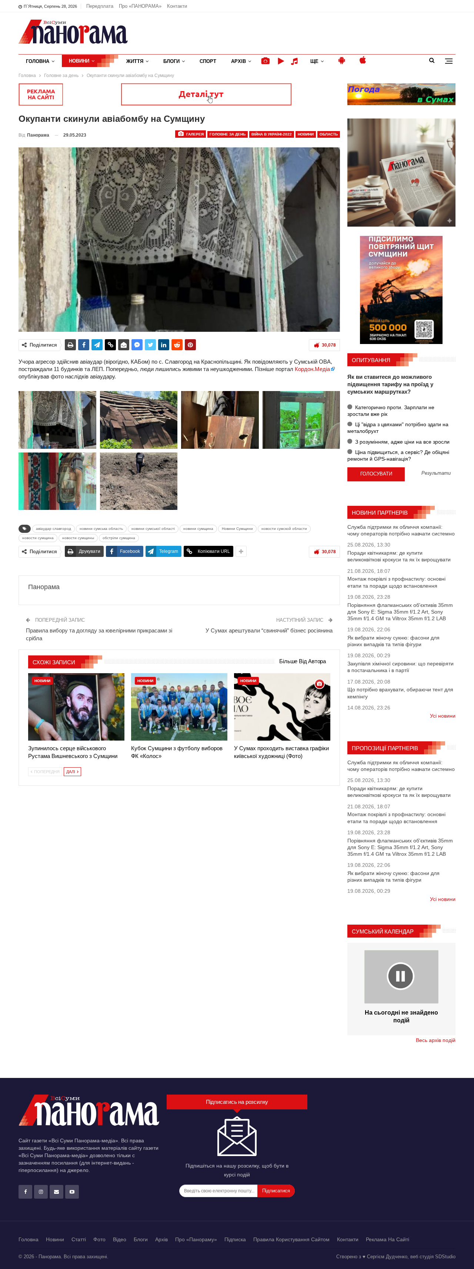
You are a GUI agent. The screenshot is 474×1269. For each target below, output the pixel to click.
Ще (314, 61)
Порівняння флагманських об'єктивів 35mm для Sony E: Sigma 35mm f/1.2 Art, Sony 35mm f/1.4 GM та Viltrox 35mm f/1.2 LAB (400, 611)
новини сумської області (153, 529)
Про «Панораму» (196, 1239)
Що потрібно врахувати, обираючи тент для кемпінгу (400, 693)
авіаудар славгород (53, 529)
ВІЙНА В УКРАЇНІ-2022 (271, 134)
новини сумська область (101, 529)
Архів (238, 61)
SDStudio (445, 1256)
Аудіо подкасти (295, 61)
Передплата (99, 6)
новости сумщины (78, 538)
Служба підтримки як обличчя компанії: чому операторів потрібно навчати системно (401, 530)
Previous (21, 240)
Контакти (177, 6)
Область (329, 134)
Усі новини (442, 716)
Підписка (235, 1239)
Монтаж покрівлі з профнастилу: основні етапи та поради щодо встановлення (396, 582)
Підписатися (276, 1190)
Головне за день (228, 134)
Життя (134, 61)
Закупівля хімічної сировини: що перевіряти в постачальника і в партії (400, 667)
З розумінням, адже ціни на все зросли (402, 442)
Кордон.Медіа (312, 369)
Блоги (171, 61)
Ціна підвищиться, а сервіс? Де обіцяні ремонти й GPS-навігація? (398, 455)
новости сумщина (38, 538)
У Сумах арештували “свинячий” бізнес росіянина (269, 630)
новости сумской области (284, 529)
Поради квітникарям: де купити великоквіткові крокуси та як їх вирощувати (399, 556)
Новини (79, 61)
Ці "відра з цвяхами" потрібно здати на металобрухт (397, 427)
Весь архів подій (435, 1040)
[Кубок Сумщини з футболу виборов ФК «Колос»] (179, 707)
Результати (436, 473)
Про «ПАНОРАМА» (140, 6)
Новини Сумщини (237, 529)
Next (338, 240)
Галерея (194, 134)
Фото (99, 1239)
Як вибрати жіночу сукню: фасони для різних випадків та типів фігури (393, 641)
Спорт (208, 61)
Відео (119, 1239)
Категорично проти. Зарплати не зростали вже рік (390, 410)
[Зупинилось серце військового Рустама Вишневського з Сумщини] (76, 707)
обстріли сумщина (119, 538)
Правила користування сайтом (291, 1239)
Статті (78, 1239)
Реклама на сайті (387, 1239)
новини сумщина (198, 529)
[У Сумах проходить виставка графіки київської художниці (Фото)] (282, 707)
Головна (37, 61)
